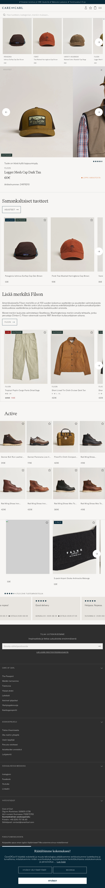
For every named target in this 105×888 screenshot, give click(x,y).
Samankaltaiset (25, 201)
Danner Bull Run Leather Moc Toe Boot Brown (11, 457)
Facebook (6, 779)
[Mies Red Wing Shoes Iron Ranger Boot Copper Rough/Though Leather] (39, 483)
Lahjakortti (7, 754)
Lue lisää (61, 861)
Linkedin (6, 789)
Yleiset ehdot (7, 691)
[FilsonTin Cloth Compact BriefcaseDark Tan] (65, 454)
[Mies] (27, 547)
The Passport (8, 676)
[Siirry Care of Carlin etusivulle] (12, 8)
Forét (36, 57)
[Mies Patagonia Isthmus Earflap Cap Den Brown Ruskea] (17, 36)
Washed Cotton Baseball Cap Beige (75, 59)
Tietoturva (6, 686)
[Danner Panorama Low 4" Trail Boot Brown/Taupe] (39, 454)
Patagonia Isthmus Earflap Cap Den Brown (23, 276)
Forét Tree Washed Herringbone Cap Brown (70, 276)
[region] (52, 608)
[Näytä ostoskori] (95, 7)
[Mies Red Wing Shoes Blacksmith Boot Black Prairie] (92, 437)
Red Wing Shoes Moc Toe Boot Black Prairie (65, 503)
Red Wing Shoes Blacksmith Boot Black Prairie (90, 457)
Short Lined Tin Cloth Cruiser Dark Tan (69, 390)
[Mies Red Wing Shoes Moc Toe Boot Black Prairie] (65, 483)
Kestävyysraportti (9, 710)
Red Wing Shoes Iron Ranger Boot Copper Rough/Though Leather (38, 503)
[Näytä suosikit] (90, 8)
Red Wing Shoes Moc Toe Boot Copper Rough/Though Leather (92, 503)
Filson (7, 168)
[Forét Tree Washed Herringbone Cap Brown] (72, 273)
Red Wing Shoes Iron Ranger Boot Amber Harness (10, 503)
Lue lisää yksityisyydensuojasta (52, 652)
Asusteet (7, 70)
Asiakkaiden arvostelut (12, 749)
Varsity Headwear (71, 57)
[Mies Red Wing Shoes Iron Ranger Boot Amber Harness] (12, 483)
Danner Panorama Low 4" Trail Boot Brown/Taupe (39, 457)
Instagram (6, 774)
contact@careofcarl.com (23, 822)
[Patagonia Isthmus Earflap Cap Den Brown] (25, 273)
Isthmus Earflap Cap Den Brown (14, 59)
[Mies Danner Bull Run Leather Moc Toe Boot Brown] (12, 437)
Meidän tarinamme (10, 681)
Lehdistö (6, 695)
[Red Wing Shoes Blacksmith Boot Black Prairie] (92, 454)
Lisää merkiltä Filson (22, 294)
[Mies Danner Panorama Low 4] (39, 437)
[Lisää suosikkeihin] (44, 220)
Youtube (5, 784)
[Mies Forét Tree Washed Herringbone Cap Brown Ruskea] (47, 36)
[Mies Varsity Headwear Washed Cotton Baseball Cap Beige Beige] (77, 36)
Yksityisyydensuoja (10, 705)
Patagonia (7, 57)
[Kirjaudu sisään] (86, 8)
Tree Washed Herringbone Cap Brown (46, 59)
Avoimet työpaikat (10, 700)
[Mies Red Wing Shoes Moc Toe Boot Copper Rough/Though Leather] (92, 483)
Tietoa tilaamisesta (10, 730)
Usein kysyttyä (8, 740)
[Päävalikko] (100, 8)
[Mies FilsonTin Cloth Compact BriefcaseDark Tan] (65, 437)
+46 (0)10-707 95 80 (18, 819)
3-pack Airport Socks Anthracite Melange (72, 578)
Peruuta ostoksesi (10, 744)
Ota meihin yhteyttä (10, 735)
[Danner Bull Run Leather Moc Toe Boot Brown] (12, 454)
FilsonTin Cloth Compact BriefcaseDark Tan (65, 457)
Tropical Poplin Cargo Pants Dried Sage (22, 390)
